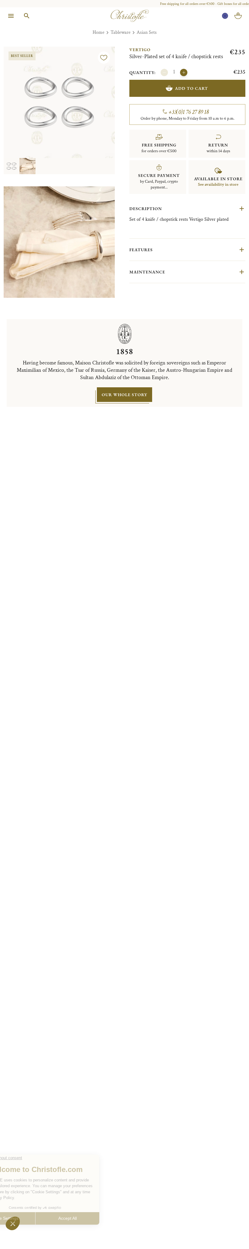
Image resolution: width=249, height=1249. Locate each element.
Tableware (121, 32)
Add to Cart (191, 88)
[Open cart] (238, 16)
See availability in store (218, 184)
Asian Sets (147, 32)
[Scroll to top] (231, 1231)
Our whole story (124, 394)
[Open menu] (11, 16)
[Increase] (183, 72)
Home (98, 32)
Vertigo (140, 49)
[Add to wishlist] (104, 57)
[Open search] (27, 16)
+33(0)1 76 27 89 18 (189, 112)
